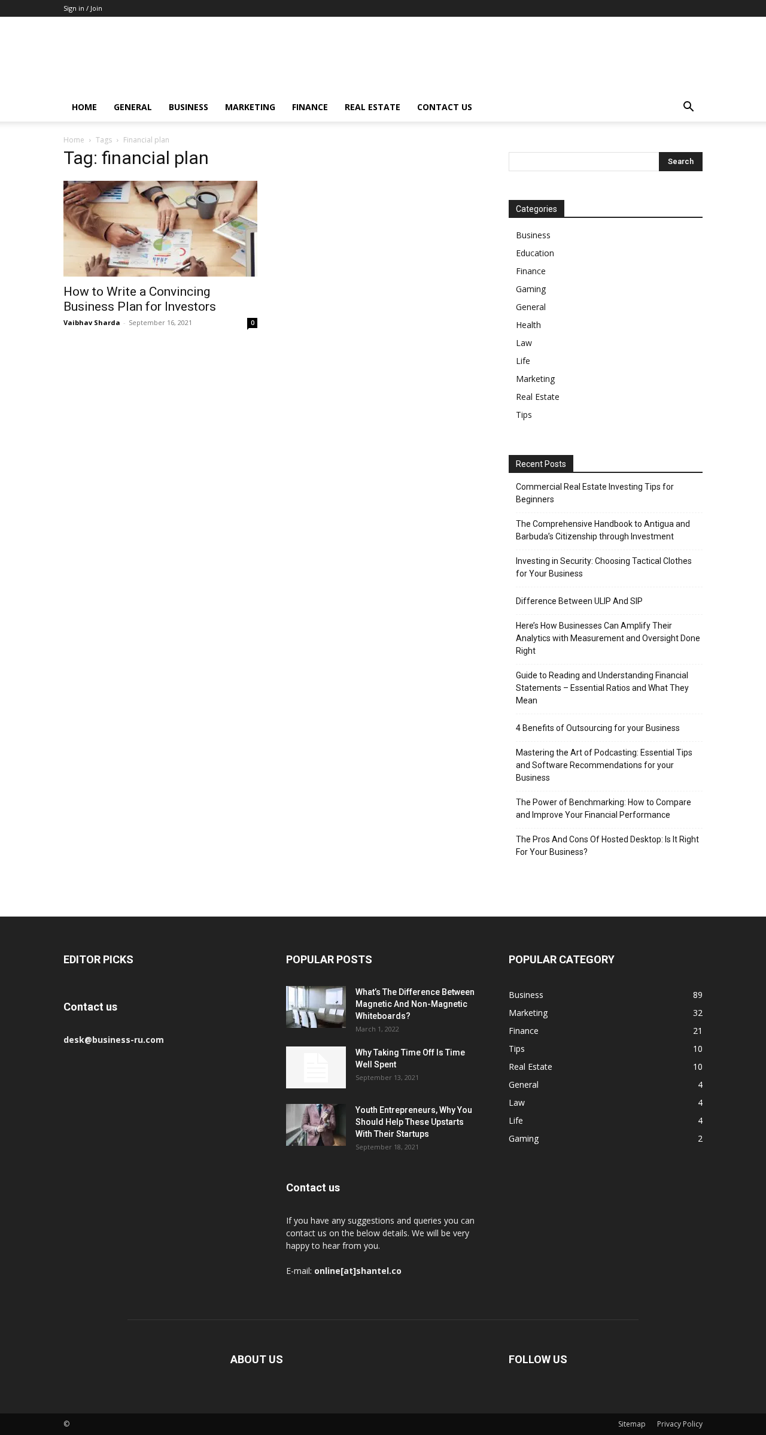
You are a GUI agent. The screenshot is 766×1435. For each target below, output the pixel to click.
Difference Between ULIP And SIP (579, 601)
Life (523, 360)
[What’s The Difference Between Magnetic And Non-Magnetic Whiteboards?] (316, 1007)
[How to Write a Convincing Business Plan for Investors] (160, 229)
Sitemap (632, 1424)
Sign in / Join (82, 8)
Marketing (250, 107)
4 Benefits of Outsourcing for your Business (598, 728)
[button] (688, 108)
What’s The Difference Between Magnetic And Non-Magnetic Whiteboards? (415, 1004)
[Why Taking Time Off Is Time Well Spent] (316, 1067)
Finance (310, 107)
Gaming (531, 289)
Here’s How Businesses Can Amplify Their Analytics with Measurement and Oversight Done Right (608, 638)
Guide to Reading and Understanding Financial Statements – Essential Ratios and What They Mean (602, 688)
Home (84, 107)
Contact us (444, 107)
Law (524, 342)
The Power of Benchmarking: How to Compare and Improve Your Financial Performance (603, 808)
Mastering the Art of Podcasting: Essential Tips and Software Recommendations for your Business (604, 765)
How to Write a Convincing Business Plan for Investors (139, 299)
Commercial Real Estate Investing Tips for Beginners (595, 493)
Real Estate (372, 107)
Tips (524, 414)
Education (535, 253)
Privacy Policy (680, 1424)
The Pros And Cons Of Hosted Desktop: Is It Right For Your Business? (607, 846)
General (133, 107)
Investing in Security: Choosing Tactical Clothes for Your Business (604, 567)
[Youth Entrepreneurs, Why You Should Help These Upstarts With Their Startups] (316, 1125)
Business (188, 107)
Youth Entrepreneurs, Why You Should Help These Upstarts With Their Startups (413, 1122)
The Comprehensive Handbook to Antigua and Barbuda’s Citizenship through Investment (603, 530)
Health (528, 324)
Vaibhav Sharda (91, 322)
